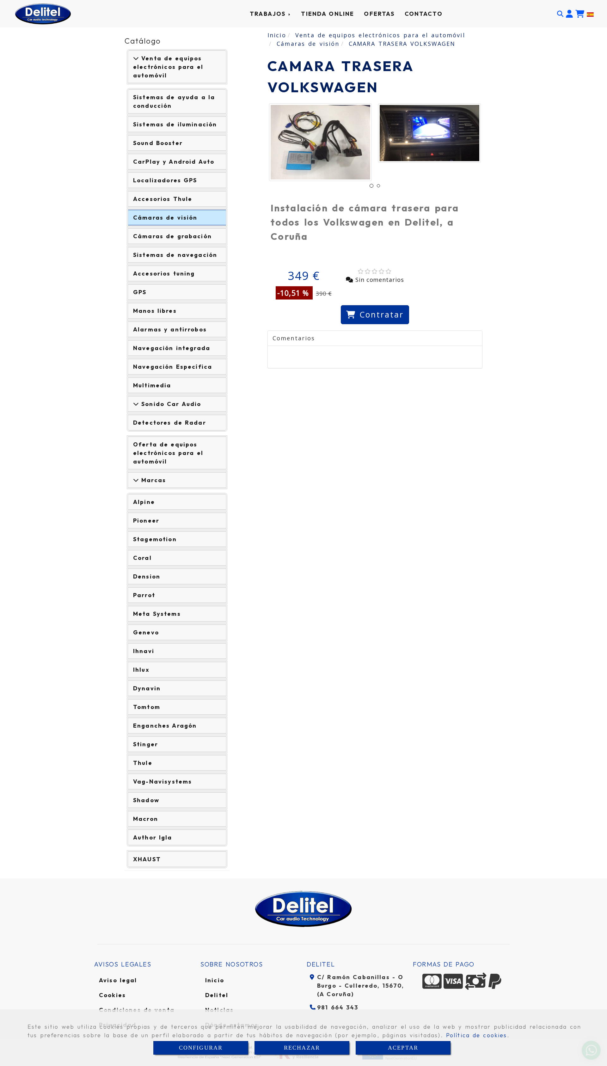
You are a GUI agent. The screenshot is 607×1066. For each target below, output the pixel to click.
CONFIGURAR (201, 1048)
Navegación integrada (171, 348)
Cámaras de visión (165, 217)
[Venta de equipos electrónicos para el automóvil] (136, 58)
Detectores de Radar (169, 422)
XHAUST (147, 859)
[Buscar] (560, 14)
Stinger (145, 744)
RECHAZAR (302, 1048)
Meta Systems (157, 613)
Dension (146, 576)
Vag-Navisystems (162, 781)
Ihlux (141, 669)
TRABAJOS (269, 13)
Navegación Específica (172, 366)
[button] (569, 14)
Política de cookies (476, 1035)
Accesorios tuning (164, 273)
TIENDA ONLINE (327, 13)
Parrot (144, 595)
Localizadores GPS (165, 180)
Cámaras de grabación (172, 236)
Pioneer (146, 520)
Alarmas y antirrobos (170, 329)
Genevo (146, 632)
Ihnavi (143, 651)
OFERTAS (379, 13)
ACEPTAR (403, 1048)
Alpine (144, 502)
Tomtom (146, 707)
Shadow (146, 800)
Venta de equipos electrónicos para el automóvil (168, 67)
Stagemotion (155, 539)
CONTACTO (424, 13)
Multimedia (152, 385)
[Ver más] (136, 404)
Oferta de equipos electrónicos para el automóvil (168, 453)
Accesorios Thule (162, 199)
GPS (139, 292)
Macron (145, 818)
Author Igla (152, 837)
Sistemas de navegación (175, 254)
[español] (590, 14)
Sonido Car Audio (170, 404)
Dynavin (147, 688)
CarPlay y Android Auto (173, 161)
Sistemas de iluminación (175, 124)
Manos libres (155, 310)
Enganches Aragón (165, 725)
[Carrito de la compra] (580, 14)
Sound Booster (158, 143)
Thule (142, 762)
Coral (142, 557)
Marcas (152, 480)
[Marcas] (136, 480)
